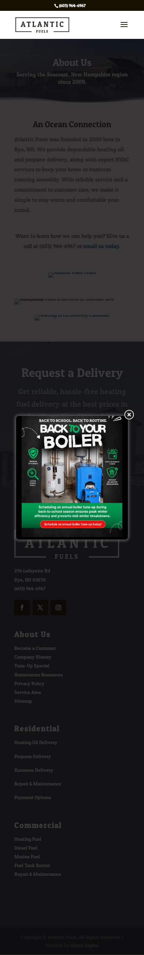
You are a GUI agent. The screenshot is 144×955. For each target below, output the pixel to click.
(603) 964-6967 (72, 5)
